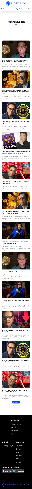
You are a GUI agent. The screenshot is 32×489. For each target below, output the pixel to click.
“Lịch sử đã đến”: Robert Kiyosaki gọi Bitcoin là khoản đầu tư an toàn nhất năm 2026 (16, 212)
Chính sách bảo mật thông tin (8, 484)
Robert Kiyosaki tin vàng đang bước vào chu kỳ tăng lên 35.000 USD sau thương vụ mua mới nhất (15, 61)
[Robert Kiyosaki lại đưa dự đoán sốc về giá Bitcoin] (16, 260)
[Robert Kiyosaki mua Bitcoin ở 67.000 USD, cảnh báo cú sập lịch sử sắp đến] (16, 349)
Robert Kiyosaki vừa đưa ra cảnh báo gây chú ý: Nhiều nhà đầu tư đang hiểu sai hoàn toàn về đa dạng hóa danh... (16, 92)
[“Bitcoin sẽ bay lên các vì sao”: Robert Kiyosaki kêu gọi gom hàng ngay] (16, 289)
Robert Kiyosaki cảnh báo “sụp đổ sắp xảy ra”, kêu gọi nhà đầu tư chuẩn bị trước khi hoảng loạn (16, 152)
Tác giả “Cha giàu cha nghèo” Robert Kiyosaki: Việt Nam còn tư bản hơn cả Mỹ (15, 242)
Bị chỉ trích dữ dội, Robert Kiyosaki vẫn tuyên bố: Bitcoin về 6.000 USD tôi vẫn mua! (14, 391)
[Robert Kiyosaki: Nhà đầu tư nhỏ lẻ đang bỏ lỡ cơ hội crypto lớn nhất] (16, 110)
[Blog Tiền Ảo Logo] (16, 3)
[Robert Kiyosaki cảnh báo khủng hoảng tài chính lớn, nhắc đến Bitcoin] (16, 319)
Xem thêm (15, 402)
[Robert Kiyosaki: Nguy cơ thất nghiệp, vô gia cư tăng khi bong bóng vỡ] (16, 170)
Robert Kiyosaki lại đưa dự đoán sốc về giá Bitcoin (15, 271)
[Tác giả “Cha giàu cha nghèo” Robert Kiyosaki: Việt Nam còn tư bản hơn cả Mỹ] (16, 230)
